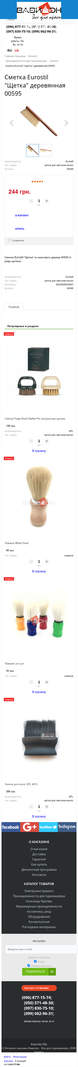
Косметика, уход (39, 911)
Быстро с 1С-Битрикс (37, 988)
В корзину (39, 450)
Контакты (39, 875)
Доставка (39, 854)
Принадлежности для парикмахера (39, 896)
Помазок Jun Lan (14, 663)
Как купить (39, 864)
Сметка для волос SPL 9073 (21, 784)
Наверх (39, 1052)
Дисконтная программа (39, 869)
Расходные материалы (39, 927)
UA (17, 50)
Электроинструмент (39, 891)
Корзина (8, 1060)
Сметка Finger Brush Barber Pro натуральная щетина (35, 418)
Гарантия (39, 859)
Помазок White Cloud (16, 543)
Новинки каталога (41, 966)
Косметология (39, 922)
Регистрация (20, 1056)
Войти (7, 1056)
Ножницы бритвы (39, 901)
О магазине (39, 849)
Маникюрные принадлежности (39, 906)
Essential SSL (39, 1044)
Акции (41, 961)
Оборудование (39, 917)
